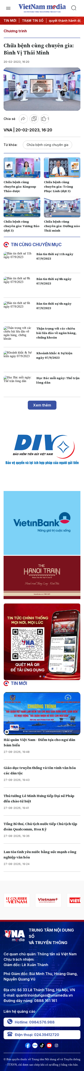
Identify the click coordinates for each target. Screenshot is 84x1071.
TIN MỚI (10, 20)
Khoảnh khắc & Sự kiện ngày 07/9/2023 (54, 355)
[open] (8, 8)
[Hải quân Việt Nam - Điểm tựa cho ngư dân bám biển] (42, 713)
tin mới (19, 683)
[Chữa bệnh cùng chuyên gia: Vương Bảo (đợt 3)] (22, 207)
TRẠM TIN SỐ (32, 20)
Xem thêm (42, 405)
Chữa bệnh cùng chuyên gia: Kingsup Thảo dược (20, 186)
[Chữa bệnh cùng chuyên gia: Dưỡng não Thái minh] (62, 207)
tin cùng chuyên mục (36, 244)
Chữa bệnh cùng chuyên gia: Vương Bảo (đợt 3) (21, 226)
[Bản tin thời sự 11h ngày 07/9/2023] (19, 260)
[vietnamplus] (17, 900)
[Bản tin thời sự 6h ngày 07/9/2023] (19, 310)
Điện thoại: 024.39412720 (37, 1034)
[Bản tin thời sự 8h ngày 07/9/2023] (19, 285)
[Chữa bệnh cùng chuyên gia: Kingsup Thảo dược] (22, 167)
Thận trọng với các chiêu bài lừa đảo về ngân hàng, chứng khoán (56, 333)
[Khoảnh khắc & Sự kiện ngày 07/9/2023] (19, 359)
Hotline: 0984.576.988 (35, 1022)
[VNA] (27, 1047)
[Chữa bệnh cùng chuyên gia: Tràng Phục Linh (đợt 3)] (62, 167)
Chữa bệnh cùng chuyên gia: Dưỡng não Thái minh (62, 226)
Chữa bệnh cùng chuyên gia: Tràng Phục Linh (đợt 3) (58, 186)
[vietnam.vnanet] (48, 900)
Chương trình (15, 31)
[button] (40, 676)
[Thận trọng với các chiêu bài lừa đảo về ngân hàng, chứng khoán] (19, 335)
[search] (76, 8)
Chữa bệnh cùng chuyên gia (47, 145)
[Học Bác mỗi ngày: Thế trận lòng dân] (19, 384)
